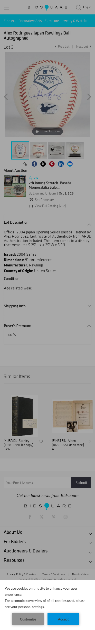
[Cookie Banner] (47, 605)
